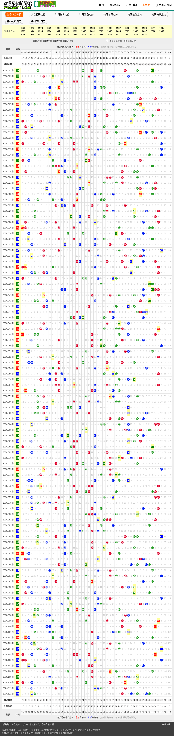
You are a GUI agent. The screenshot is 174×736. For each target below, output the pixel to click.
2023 (135, 34)
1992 (161, 28)
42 (146, 64)
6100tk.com (16, 730)
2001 (92, 31)
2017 (83, 34)
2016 (75, 34)
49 (169, 64)
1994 (31, 31)
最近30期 (37, 41)
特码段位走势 (135, 14)
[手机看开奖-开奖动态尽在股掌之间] (45, 5)
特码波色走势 (86, 14)
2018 (92, 34)
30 (110, 64)
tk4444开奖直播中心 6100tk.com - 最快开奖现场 (17, 5)
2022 (127, 34)
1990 (144, 28)
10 (50, 64)
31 (113, 64)
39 (137, 64)
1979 (49, 28)
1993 (23, 31)
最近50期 (47, 41)
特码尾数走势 (14, 21)
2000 (83, 31)
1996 (49, 31)
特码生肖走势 (62, 14)
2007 (144, 31)
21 (83, 64)
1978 (40, 28)
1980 (57, 28)
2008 (153, 31)
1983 (83, 28)
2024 (144, 34)
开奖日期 (131, 5)
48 (165, 64)
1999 (75, 31)
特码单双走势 (110, 14)
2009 (161, 31)
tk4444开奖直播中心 (32, 730)
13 (59, 64)
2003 (109, 31)
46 (158, 64)
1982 (75, 28)
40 (140, 64)
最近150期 (68, 41)
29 (107, 64)
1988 (127, 28)
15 (65, 64)
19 (77, 64)
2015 (66, 34)
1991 (153, 28)
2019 (101, 34)
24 (92, 64)
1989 (135, 28)
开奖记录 (115, 5)
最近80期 (57, 41)
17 (71, 64)
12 (56, 64)
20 (80, 64)
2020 (109, 34)
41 (143, 64)
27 (101, 64)
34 (122, 64)
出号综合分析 (14, 14)
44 (152, 64)
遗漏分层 (131, 41)
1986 (109, 28)
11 (53, 64)
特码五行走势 (38, 21)
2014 (57, 34)
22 (86, 64)
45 (155, 64)
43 (149, 64)
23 (89, 64)
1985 (101, 28)
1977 (31, 28)
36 (128, 64)
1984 (92, 28)
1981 (66, 28)
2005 (127, 31)
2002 (101, 31)
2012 (40, 34)
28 (104, 64)
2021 (118, 34)
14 (62, 64)
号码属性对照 (47, 724)
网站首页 (6, 724)
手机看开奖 (165, 5)
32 (116, 64)
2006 (135, 31)
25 (95, 64)
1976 (23, 28)
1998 (66, 31)
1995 (40, 31)
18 (74, 64)
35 (125, 64)
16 (68, 64)
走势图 (146, 5)
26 (98, 64)
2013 (49, 34)
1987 (118, 28)
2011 (31, 34)
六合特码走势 (38, 14)
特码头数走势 (159, 14)
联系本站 (166, 724)
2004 (118, 31)
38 (134, 64)
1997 (57, 31)
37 (131, 64)
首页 (101, 5)
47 (161, 64)
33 (119, 64)
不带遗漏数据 (115, 41)
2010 (23, 34)
